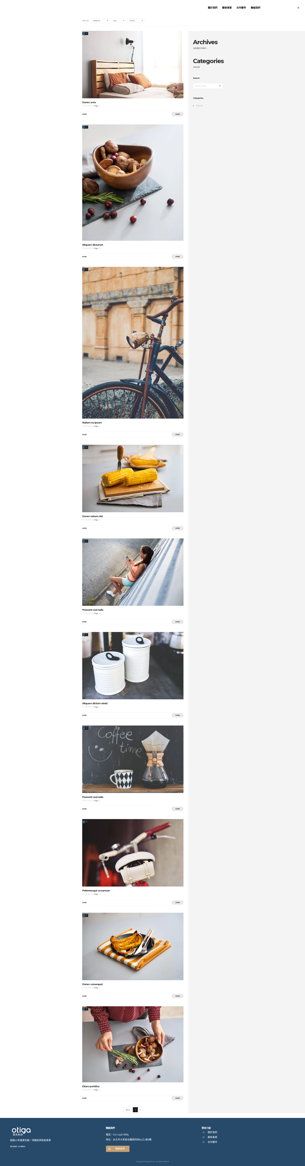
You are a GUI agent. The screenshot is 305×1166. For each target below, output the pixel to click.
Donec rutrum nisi (92, 516)
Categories (96, 21)
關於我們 (212, 7)
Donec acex (89, 102)
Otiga (96, 106)
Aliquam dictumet (92, 244)
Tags (114, 21)
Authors (132, 21)
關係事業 (227, 7)
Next (128, 1110)
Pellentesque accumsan (96, 890)
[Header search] (298, 8)
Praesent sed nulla (92, 609)
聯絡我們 (255, 7)
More (84, 114)
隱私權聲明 (13, 1146)
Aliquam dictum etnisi (94, 703)
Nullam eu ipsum (92, 422)
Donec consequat (92, 984)
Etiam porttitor (90, 1086)
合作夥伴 (241, 7)
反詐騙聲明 (21, 1146)
